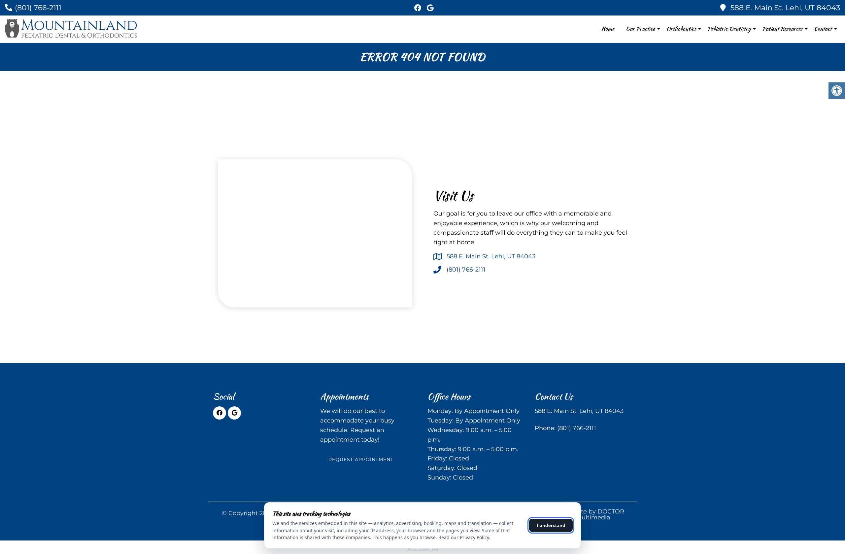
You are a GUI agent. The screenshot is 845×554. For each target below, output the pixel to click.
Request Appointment (360, 459)
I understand (551, 525)
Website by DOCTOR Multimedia (593, 514)
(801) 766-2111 (38, 7)
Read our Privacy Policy (463, 537)
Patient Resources (782, 29)
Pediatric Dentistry (729, 29)
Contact (823, 29)
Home (607, 29)
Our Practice (640, 29)
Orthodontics (681, 29)
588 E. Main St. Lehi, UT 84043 (785, 7)
